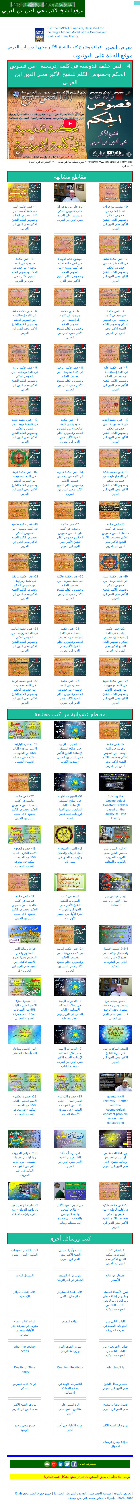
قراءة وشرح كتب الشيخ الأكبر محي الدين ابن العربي (54, 46)
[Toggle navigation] (137, 3)
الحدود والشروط (76, 1493)
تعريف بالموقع (122, 1493)
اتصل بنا (59, 1493)
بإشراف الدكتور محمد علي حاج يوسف (91, 1498)
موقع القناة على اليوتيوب (102, 55)
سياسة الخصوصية (100, 1493)
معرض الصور (119, 47)
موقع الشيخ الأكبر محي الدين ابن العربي (42, 10)
